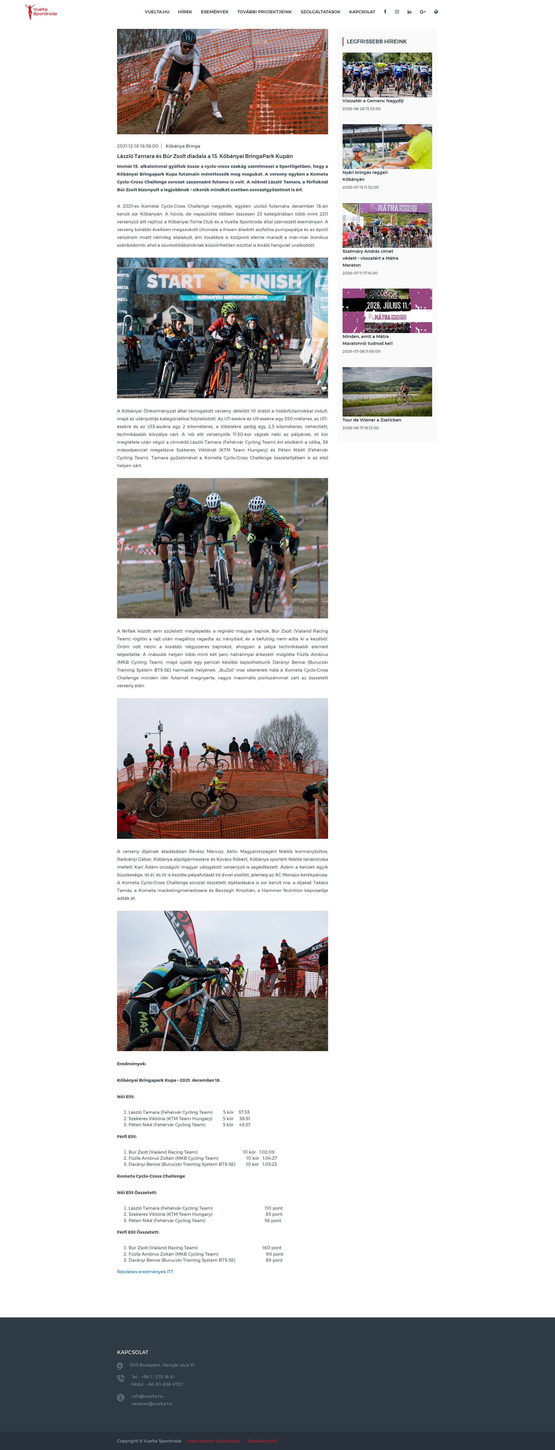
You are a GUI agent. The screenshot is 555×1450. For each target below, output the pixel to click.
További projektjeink (264, 11)
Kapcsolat (362, 11)
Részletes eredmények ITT (145, 1271)
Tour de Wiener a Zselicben (372, 420)
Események (215, 11)
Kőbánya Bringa (183, 146)
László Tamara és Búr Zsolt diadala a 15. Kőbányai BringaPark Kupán (205, 156)
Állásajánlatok (262, 1441)
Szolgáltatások (321, 11)
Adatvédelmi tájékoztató (213, 1441)
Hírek (185, 11)
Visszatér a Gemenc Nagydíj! (373, 100)
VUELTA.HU (157, 11)
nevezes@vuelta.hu (152, 1403)
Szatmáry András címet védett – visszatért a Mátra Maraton (370, 258)
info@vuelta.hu (148, 1396)
